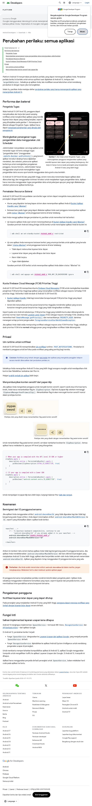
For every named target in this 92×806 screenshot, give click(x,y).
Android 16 (7, 734)
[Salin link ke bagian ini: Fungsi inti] (18, 615)
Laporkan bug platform (70, 731)
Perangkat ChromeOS (70, 705)
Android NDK (37, 747)
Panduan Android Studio (41, 733)
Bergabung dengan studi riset (72, 742)
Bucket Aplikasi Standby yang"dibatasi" (69, 222)
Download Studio (38, 744)
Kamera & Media (38, 708)
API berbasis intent (10, 628)
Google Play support (69, 738)
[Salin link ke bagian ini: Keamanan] (18, 504)
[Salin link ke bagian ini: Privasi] (13, 337)
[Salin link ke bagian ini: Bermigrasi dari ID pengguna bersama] (43, 509)
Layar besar (66, 697)
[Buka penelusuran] (60, 2)
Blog (4, 718)
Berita (5, 714)
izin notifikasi (41, 347)
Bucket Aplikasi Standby (16, 298)
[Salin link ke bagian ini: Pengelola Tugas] (21, 107)
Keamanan (6, 707)
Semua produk (8, 781)
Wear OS (65, 701)
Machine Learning (38, 701)
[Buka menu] (3, 2)
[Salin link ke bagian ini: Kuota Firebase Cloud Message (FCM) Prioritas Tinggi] (60, 283)
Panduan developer (39, 737)
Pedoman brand (22, 789)
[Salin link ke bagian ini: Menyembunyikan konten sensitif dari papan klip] (54, 382)
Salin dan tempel (65, 495)
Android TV (66, 712)
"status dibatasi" (19, 245)
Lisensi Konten (64, 672)
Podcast (5, 721)
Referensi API (37, 740)
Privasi (34, 712)
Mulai (82, 32)
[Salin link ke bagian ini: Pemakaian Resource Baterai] (34, 191)
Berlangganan (41, 795)
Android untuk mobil (69, 708)
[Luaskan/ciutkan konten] (18, 48)
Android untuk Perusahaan (12, 703)
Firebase (6, 774)
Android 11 (6, 752)
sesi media (43, 358)
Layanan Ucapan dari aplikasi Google (54, 637)
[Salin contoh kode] (88, 231)
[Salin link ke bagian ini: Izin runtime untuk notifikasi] (33, 342)
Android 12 (6, 749)
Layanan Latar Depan (36, 315)
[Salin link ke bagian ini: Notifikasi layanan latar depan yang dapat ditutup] (55, 598)
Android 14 (7, 742)
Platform (7, 10)
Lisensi (12, 789)
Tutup (70, 32)
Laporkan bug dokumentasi (72, 734)
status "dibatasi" (18, 213)
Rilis (29, 33)
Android (6, 700)
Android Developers (9, 33)
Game (34, 697)
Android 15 (6, 738)
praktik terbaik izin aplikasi (19, 376)
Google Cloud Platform (11, 778)
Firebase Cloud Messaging (48, 288)
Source (5, 710)
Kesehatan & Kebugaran (40, 705)
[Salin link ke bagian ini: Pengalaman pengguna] (34, 593)
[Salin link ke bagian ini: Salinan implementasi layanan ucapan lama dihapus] (56, 620)
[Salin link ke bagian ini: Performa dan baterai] (32, 102)
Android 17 (6, 731)
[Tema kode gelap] (85, 231)
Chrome (5, 770)
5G (33, 715)
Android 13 (6, 745)
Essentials (22, 33)
